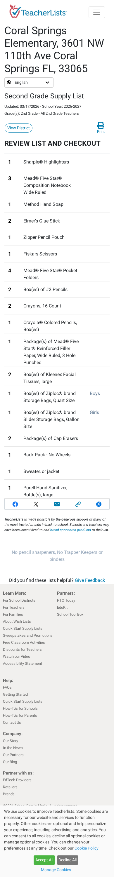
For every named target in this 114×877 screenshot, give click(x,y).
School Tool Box (70, 614)
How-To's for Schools (20, 708)
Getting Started (15, 694)
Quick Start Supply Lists (22, 628)
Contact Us (12, 722)
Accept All (44, 859)
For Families (13, 614)
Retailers (10, 787)
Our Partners (13, 755)
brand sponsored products (70, 530)
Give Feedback (90, 580)
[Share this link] (78, 504)
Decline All (67, 859)
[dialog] (57, 841)
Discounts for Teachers (22, 649)
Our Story (10, 741)
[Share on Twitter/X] (36, 504)
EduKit (62, 607)
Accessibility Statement (22, 663)
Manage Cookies (56, 869)
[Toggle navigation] (97, 12)
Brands (9, 794)
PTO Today (66, 600)
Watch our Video (16, 656)
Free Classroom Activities (24, 642)
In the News (13, 748)
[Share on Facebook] (15, 504)
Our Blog (10, 762)
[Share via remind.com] (98, 504)
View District (18, 128)
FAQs (7, 687)
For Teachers (14, 607)
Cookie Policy (87, 848)
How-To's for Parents (20, 715)
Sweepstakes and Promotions (28, 635)
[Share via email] (57, 504)
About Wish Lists (17, 621)
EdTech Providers (17, 780)
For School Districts (19, 600)
